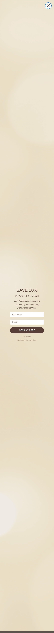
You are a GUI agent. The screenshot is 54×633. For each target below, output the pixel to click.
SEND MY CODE (27, 330)
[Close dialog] (48, 6)
